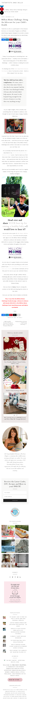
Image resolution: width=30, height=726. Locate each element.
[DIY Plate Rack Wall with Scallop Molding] (8, 561)
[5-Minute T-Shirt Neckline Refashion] (22, 546)
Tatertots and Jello (12, 3)
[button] (27, 3)
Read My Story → (15, 679)
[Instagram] (18, 577)
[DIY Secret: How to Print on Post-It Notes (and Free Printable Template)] (8, 532)
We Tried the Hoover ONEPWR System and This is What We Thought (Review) (15, 418)
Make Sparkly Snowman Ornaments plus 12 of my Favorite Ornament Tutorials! (8, 323)
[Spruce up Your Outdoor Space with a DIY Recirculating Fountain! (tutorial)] (8, 546)
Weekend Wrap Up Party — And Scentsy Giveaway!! (21, 323)
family (7, 9)
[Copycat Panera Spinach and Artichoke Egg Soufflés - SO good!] (22, 532)
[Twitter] (13, 577)
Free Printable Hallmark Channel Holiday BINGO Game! (15, 362)
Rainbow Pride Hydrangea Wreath (15, 390)
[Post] (14, 40)
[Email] (18, 40)
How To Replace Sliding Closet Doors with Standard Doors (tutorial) (18, 646)
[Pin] (11, 40)
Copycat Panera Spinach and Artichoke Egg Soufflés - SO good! (18, 624)
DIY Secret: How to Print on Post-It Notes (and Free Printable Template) (18, 619)
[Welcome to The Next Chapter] (15, 661)
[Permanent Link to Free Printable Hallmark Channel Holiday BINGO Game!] (15, 359)
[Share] (3, 40)
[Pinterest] (15, 577)
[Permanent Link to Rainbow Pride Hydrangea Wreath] (15, 388)
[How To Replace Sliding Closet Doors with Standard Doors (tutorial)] (22, 561)
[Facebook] (10, 577)
